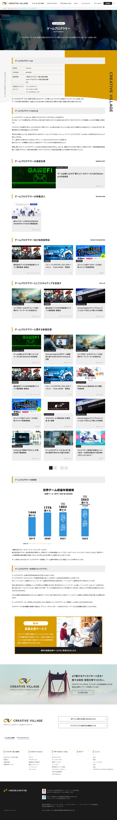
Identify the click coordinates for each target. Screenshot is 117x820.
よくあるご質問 (10, 738)
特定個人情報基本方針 (48, 806)
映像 (94, 759)
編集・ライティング (34, 764)
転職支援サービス (9, 764)
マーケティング (33, 767)
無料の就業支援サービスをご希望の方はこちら (58, 650)
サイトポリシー (60, 806)
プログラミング (33, 759)
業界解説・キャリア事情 (58, 767)
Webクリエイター (57, 757)
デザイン (31, 757)
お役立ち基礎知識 (57, 771)
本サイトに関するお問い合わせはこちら (83, 719)
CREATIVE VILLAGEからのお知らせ (103, 769)
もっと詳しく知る (83, 692)
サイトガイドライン (23, 738)
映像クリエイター (56, 762)
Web (94, 757)
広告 (94, 764)
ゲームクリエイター (57, 759)
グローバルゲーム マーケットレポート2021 (40, 543)
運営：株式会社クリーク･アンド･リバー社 (52, 804)
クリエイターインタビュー (59, 769)
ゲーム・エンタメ (97, 762)
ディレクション (33, 769)
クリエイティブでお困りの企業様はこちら (83, 726)
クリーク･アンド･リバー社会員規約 (89, 804)
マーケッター (55, 764)
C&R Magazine (56, 774)
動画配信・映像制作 (34, 762)
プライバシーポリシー (71, 804)
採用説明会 (7, 762)
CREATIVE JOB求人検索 (11, 757)
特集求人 (6, 759)
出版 (94, 767)
